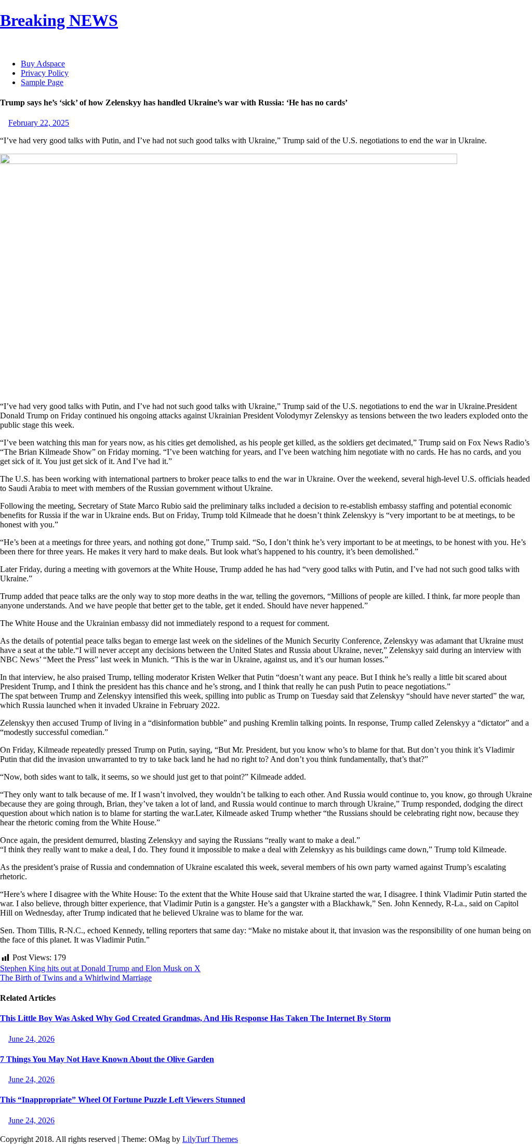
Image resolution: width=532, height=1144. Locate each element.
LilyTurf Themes (210, 1139)
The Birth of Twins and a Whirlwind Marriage (76, 977)
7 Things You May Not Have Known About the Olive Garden (107, 1059)
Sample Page (42, 82)
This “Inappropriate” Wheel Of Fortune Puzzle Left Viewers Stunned (122, 1099)
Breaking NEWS (59, 20)
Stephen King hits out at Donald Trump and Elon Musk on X (100, 968)
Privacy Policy (45, 73)
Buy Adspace (43, 63)
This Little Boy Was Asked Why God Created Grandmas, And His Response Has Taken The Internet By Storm (195, 1018)
